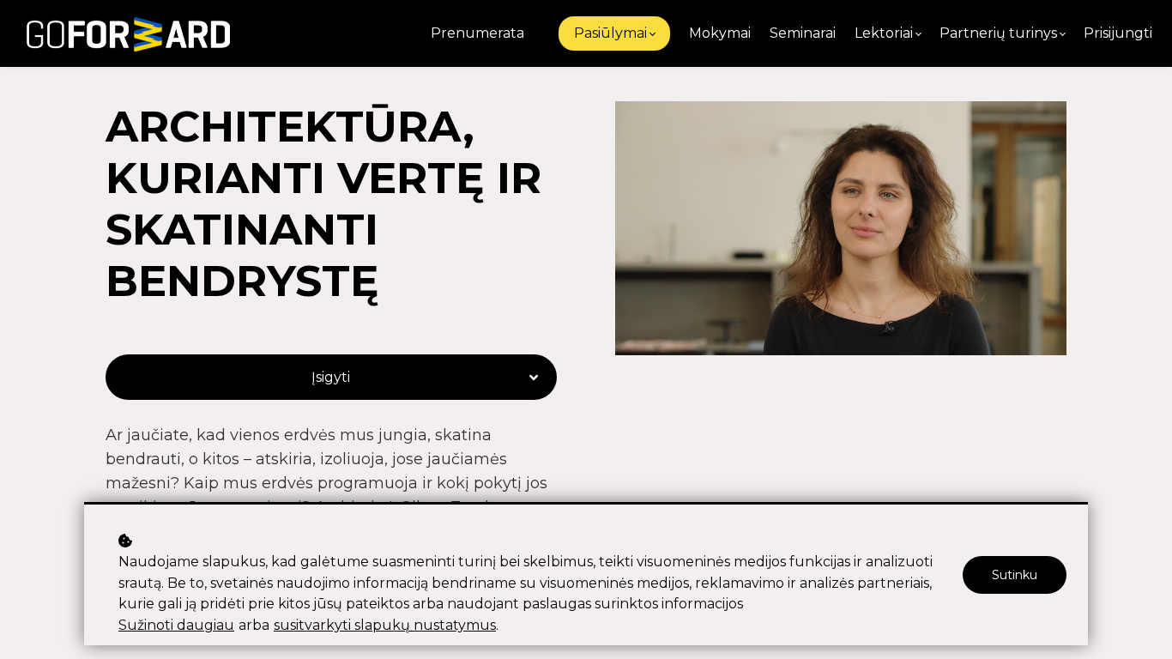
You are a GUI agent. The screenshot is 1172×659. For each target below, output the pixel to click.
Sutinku (1014, 575)
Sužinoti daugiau (176, 625)
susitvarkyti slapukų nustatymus (385, 625)
